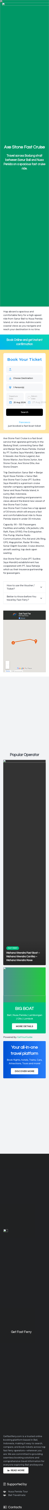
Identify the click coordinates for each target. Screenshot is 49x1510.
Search (24, 412)
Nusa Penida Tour (18, 1491)
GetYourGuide (24, 1037)
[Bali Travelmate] (5, 1495)
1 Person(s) (18, 387)
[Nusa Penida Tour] (5, 1492)
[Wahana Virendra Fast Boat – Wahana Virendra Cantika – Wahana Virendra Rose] (24, 862)
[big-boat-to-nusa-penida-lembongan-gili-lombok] (24, 981)
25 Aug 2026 (19, 402)
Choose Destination (23, 378)
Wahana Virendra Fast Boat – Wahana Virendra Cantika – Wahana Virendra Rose (23, 956)
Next (39, 21)
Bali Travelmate (16, 1495)
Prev (29, 21)
